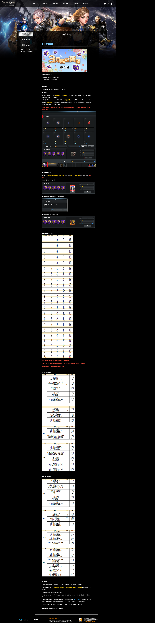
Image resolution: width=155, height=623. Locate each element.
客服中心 (57, 618)
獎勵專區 (75, 3)
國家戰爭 (65, 3)
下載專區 (55, 3)
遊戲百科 (45, 3)
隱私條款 (54, 618)
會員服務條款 (51, 618)
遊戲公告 (35, 3)
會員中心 (85, 3)
